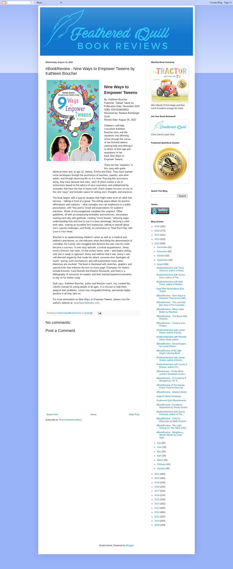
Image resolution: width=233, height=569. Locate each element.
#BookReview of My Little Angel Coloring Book (169, 352)
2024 (157, 235)
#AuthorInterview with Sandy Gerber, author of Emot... (171, 358)
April (159, 455)
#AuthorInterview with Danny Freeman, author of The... (171, 413)
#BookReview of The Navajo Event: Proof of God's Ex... (171, 386)
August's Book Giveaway (169, 396)
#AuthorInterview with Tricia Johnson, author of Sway (170, 269)
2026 (157, 226)
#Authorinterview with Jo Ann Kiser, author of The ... (171, 276)
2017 (157, 491)
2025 (157, 230)
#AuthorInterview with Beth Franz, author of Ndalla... (170, 283)
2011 (157, 516)
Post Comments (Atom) (70, 420)
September (162, 260)
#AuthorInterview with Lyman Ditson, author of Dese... (171, 331)
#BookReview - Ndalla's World (172, 392)
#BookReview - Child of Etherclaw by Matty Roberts (171, 419)
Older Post (134, 414)
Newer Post (52, 414)
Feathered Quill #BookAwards (171, 400)
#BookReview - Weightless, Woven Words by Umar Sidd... (170, 435)
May (159, 451)
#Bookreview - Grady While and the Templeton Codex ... (172, 372)
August (160, 264)
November (162, 251)
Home (93, 414)
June (159, 447)
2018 (157, 486)
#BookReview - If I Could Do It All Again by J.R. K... (171, 379)
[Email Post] (99, 313)
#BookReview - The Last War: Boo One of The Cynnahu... (171, 303)
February (161, 464)
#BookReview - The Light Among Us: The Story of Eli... (172, 426)
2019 (157, 482)
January (161, 468)
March (160, 460)
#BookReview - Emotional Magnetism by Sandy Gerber (172, 406)
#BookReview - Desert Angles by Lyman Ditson (171, 345)
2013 (157, 508)
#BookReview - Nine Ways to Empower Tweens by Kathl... (172, 296)
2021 (157, 474)
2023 (157, 239)
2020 (157, 478)
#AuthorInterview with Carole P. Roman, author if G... (172, 365)
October (161, 255)
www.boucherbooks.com (86, 302)
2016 (157, 495)
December (162, 247)
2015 (157, 499)
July (159, 443)
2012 (157, 512)
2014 (157, 503)
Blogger (130, 545)
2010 (157, 521)
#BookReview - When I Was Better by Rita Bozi (170, 310)
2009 (157, 525)
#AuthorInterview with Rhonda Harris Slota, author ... (171, 338)
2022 (157, 243)
